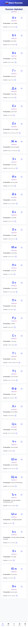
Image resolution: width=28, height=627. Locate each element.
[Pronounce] (21, 18)
